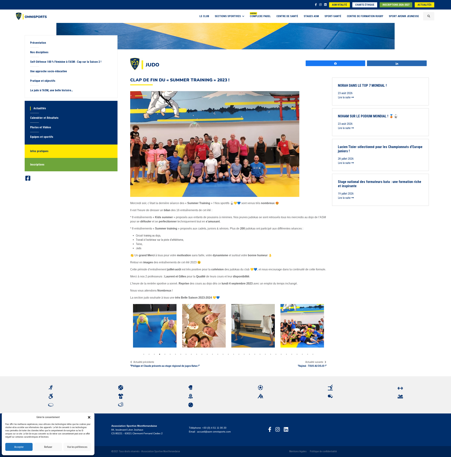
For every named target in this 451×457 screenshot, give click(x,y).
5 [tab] (165, 354)
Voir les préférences (77, 447)
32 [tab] (307, 354)
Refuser (48, 447)
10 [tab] (191, 354)
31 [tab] (302, 354)
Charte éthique (364, 4)
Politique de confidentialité (323, 451)
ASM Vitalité (339, 4)
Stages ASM (311, 16)
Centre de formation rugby (365, 16)
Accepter (19, 447)
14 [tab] (212, 354)
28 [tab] (286, 354)
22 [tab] (255, 354)
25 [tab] (270, 354)
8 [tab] (181, 354)
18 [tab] (233, 354)
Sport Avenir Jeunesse (404, 16)
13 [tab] (207, 354)
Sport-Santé (333, 16)
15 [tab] (218, 354)
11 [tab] (196, 354)
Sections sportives (228, 16)
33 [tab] (313, 354)
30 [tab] (297, 354)
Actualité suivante (314, 362)
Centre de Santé (287, 16)
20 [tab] (244, 354)
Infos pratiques (39, 151)
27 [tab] (281, 354)
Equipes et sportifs (41, 137)
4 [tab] (159, 354)
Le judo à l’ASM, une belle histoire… (51, 90)
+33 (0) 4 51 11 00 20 (214, 427)
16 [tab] (223, 354)
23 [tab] (260, 354)
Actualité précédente (143, 362)
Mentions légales (298, 451)
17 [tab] (228, 354)
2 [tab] (149, 354)
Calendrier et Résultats (44, 117)
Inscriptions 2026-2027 (395, 4)
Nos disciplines (39, 52)
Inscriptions (37, 164)
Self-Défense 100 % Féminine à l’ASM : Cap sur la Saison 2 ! (65, 61)
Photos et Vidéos (40, 127)
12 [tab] (202, 354)
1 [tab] (144, 354)
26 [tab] (276, 354)
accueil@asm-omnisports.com (214, 431)
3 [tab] (154, 354)
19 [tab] (239, 354)
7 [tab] (175, 354)
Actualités (424, 4)
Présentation (38, 42)
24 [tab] (265, 354)
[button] (89, 417)
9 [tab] (186, 354)
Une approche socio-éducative (48, 71)
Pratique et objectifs (42, 80)
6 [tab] (170, 354)
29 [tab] (292, 354)
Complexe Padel (260, 16)
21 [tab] (249, 354)
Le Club (204, 16)
